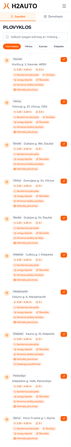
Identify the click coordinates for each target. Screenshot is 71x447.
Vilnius (28, 46)
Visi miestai (11, 46)
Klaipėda (59, 46)
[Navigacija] (64, 59)
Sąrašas (20, 16)
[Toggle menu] (64, 6)
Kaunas (43, 46)
